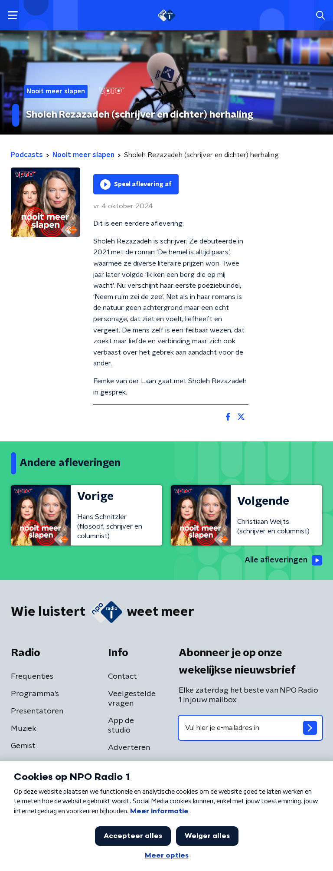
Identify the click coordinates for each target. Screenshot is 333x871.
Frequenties (32, 676)
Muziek (23, 729)
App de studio (121, 725)
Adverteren (129, 748)
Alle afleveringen (276, 560)
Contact (122, 676)
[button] (12, 15)
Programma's (35, 694)
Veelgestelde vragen (132, 698)
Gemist (23, 746)
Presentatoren (37, 711)
